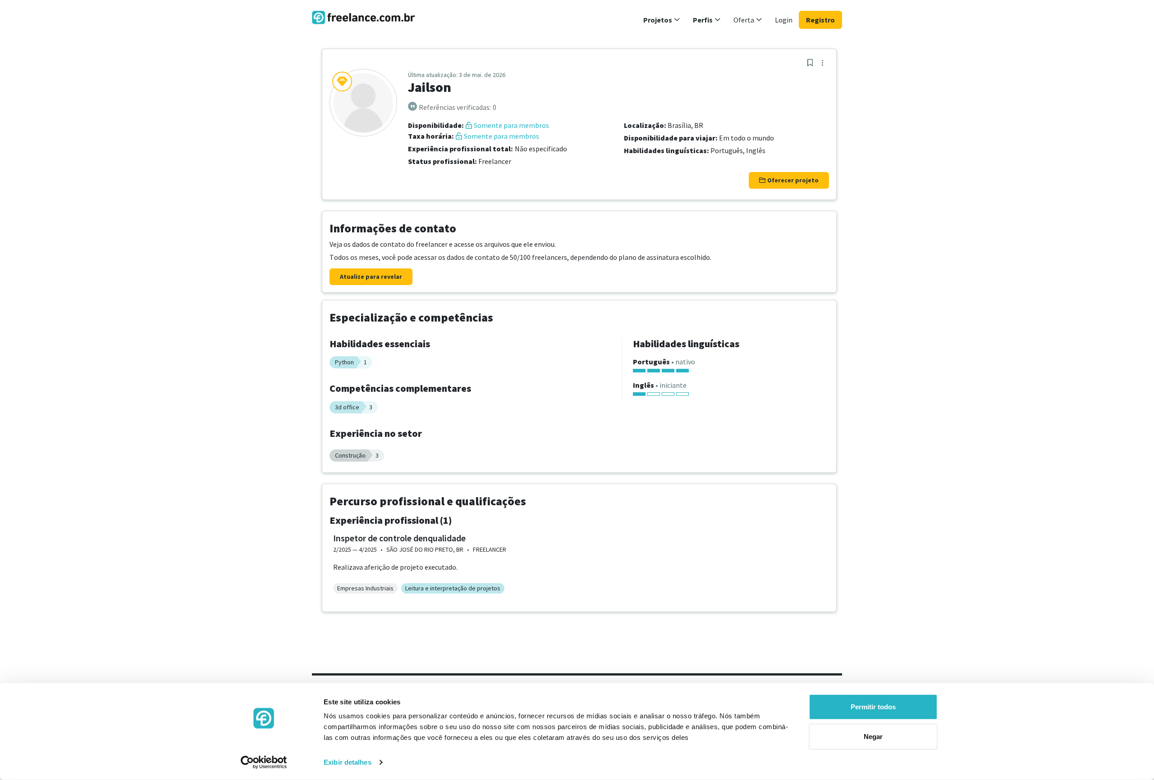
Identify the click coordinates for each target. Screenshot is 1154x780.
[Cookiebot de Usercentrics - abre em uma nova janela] (263, 762)
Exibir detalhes (347, 762)
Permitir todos (873, 707)
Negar (873, 736)
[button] (662, 20)
